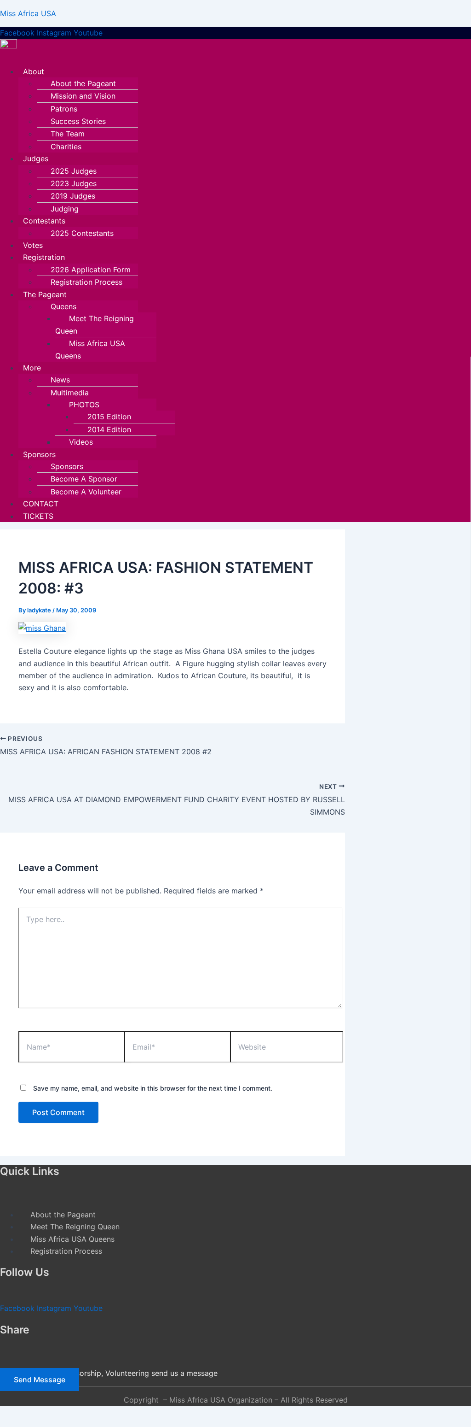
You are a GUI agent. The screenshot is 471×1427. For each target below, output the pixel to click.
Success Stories (78, 121)
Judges (35, 158)
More (32, 367)
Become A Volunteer (86, 491)
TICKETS (38, 516)
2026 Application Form (91, 269)
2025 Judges (74, 171)
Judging (65, 208)
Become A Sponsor (84, 478)
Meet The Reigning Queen (94, 324)
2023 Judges (74, 183)
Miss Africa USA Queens (90, 349)
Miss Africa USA (28, 13)
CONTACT (40, 503)
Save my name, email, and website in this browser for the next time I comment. (152, 1088)
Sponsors (39, 454)
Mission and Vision (83, 95)
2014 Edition (109, 429)
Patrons (64, 108)
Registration (44, 257)
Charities (66, 146)
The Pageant (45, 294)
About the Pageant (83, 83)
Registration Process (86, 282)
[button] (200, 71)
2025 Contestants (82, 233)
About (33, 71)
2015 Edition (109, 416)
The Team (68, 133)
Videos (81, 441)
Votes (33, 245)
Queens (63, 306)
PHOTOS (84, 404)
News (60, 379)
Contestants (44, 220)
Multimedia (70, 392)
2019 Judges (73, 195)
